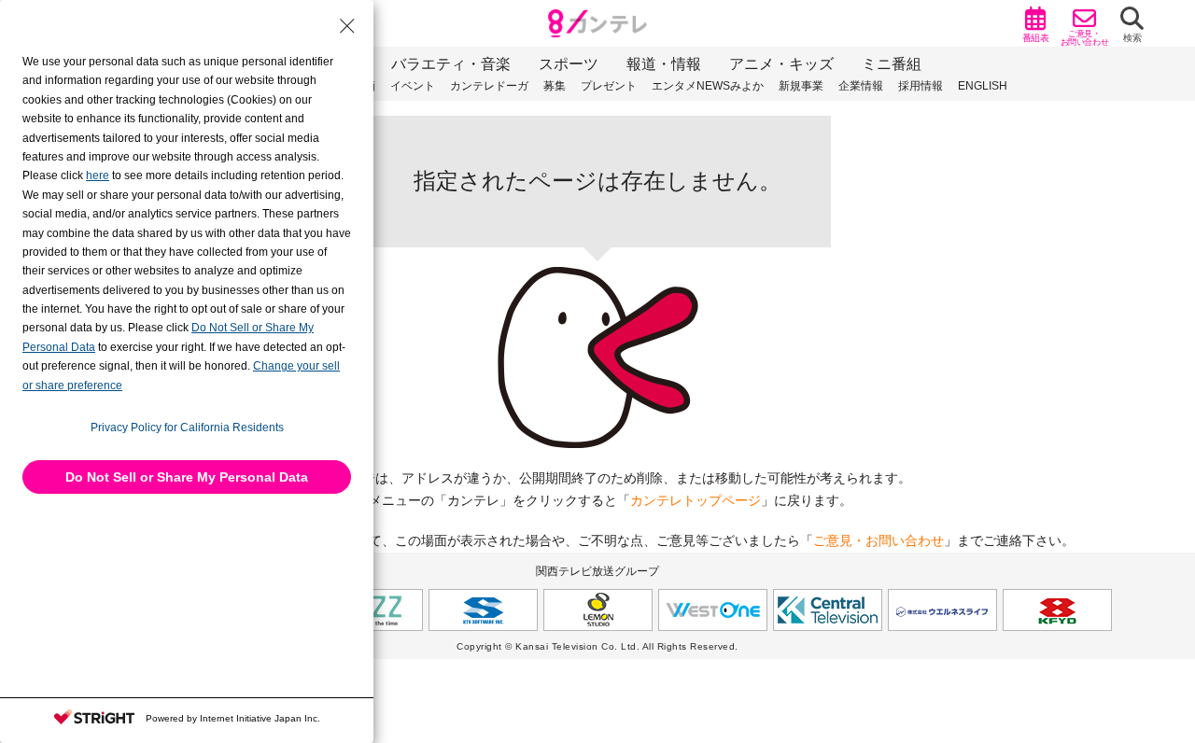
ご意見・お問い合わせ (878, 540)
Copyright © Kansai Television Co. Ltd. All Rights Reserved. (597, 646)
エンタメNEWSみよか (708, 85)
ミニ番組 (891, 64)
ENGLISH (982, 85)
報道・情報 (663, 64)
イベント (412, 85)
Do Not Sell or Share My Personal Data (186, 477)
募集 (554, 85)
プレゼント (609, 85)
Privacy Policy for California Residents (187, 427)
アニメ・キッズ (781, 64)
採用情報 (920, 85)
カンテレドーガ (489, 85)
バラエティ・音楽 (451, 64)
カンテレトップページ (695, 500)
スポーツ (568, 64)
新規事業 (801, 85)
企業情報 (860, 85)
